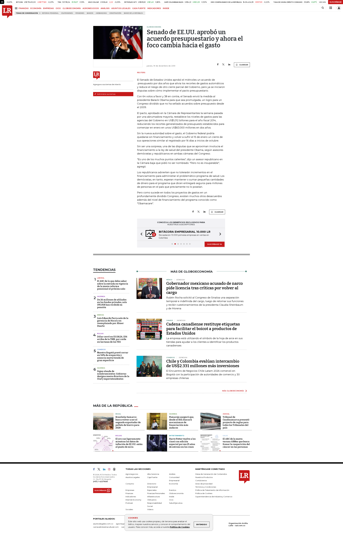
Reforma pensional (50, 13)
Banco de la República (133, 13)
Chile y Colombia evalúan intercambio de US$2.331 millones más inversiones (202, 363)
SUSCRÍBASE (335, 2)
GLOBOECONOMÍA (72, 8)
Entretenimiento (176, 436)
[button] (140, 234)
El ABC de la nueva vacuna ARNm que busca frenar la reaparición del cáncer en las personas (236, 443)
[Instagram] (110, 470)
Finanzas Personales (156, 493)
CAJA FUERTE (139, 8)
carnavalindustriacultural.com (106, 527)
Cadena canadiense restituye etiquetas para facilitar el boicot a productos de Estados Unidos (203, 329)
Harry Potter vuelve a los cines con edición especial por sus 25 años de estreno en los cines (182, 443)
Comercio (101, 349)
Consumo (130, 484)
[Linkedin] (229, 64)
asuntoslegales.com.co (103, 524)
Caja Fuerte (152, 477)
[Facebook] (217, 64)
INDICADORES (154, 8)
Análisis (172, 474)
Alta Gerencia (153, 474)
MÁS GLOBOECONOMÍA (233, 391)
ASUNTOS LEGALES (120, 8)
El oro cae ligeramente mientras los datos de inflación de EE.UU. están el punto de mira (129, 443)
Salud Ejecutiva (175, 503)
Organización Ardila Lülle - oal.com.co (238, 524)
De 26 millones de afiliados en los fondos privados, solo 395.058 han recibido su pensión (112, 303)
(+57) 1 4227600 (100, 481)
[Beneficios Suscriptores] (331, 7)
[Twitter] (223, 64)
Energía (100, 315)
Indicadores (131, 496)
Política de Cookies (180, 527)
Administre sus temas (106, 94)
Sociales (129, 509)
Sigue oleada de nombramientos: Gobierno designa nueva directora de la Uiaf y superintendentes (113, 375)
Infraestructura (153, 496)
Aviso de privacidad (203, 484)
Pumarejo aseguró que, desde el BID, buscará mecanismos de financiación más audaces (181, 422)
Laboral (100, 278)
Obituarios (151, 500)
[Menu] (16, 8)
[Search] (323, 8)
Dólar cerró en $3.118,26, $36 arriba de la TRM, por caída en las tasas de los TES (112, 339)
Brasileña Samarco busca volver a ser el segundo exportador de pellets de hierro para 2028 (128, 422)
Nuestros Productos (204, 477)
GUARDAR (243, 65)
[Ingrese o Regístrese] (339, 8)
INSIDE (166, 8)
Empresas (130, 490)
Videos (150, 509)
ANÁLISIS (105, 8)
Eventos (172, 490)
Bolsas (100, 333)
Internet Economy (133, 500)
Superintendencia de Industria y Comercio (213, 496)
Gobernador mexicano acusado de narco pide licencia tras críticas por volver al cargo (204, 288)
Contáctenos (201, 480)
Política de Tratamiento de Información (212, 490)
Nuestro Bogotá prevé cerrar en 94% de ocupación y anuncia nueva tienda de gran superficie (112, 356)
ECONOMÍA (35, 8)
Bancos (90, 13)
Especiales (151, 490)
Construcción (115, 13)
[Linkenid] (105, 470)
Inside (171, 496)
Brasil (118, 414)
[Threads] (115, 470)
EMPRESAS (48, 8)
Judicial (226, 414)
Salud (225, 436)
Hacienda (101, 296)
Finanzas (129, 493)
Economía (173, 484)
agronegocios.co (123, 524)
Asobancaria (101, 13)
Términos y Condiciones (205, 487)
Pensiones (79, 13)
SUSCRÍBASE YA (214, 244)
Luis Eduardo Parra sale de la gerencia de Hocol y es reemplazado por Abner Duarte (112, 322)
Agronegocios (132, 474)
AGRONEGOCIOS (91, 8)
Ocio (171, 500)
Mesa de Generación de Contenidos (211, 474)
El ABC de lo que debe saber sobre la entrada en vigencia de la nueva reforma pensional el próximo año (112, 285)
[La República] (7, 11)
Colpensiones (67, 13)
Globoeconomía (176, 493)
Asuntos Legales (133, 477)
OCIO (58, 8)
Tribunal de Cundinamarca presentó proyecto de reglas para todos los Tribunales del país (236, 422)
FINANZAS (24, 8)
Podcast (129, 503)
